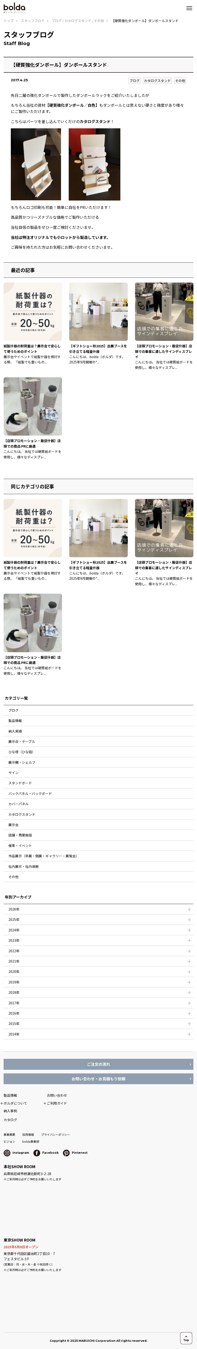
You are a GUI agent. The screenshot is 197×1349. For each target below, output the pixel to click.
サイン (13, 772)
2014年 (13, 1034)
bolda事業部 (30, 1141)
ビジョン (9, 1141)
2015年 (13, 1023)
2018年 (13, 992)
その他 (180, 80)
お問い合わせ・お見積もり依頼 (98, 1079)
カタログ (10, 1119)
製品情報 (15, 720)
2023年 (13, 940)
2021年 (13, 961)
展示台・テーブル (21, 741)
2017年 (13, 1002)
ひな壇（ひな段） (21, 751)
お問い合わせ (57, 1095)
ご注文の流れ (98, 1064)
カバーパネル (18, 803)
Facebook (50, 1152)
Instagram (20, 1152)
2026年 (13, 909)
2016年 (13, 1013)
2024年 (13, 930)
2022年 (13, 950)
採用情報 (28, 1134)
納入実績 (15, 731)
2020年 (13, 971)
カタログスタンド (157, 80)
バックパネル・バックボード (30, 793)
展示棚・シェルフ (21, 762)
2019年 (13, 982)
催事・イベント (20, 845)
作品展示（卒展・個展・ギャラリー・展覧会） (43, 855)
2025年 (13, 919)
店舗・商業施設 (20, 835)
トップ (9, 20)
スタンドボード (20, 783)
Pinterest (79, 1152)
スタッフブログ (32, 20)
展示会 (13, 824)
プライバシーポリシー (55, 1134)
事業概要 (9, 1134)
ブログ (134, 80)
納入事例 (10, 1110)
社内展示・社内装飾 (23, 866)
